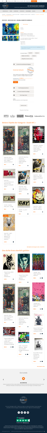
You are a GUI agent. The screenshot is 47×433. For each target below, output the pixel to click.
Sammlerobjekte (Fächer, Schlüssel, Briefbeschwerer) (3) (26, 427)
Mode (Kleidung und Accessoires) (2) (37, 426)
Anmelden (34, 1)
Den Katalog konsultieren (23, 87)
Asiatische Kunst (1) (8, 425)
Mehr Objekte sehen (41, 366)
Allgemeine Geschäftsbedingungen (34, 407)
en (39, 1)
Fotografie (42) (39, 425)
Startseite (3, 14)
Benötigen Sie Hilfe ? (13, 406)
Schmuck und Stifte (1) (39, 427)
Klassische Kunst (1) (28, 426)
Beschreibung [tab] (25, 24)
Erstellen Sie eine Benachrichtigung (24, 64)
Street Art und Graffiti (15, 14)
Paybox (41, 431)
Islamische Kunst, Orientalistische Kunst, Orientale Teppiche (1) (14, 426)
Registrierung (28, 1)
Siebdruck (34, 55)
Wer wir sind (7, 406)
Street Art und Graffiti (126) (19, 428)
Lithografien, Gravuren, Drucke (25, 14)
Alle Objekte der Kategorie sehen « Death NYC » (36, 246)
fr (37, 1)
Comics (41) (29, 425)
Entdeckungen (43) (34, 425)
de (41, 1)
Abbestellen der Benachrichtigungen (13, 407)
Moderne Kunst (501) (7, 427)
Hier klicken (38, 47)
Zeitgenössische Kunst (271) (28, 428)
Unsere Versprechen (38, 406)
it (42, 1)
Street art (37, 52)
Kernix (43, 431)
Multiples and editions (25, 55)
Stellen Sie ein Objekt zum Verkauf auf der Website (26, 406)
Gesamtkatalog (8, 14)
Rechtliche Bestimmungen (23, 407)
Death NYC (33, 14)
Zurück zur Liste (23, 105)
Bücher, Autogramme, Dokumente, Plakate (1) (18, 425)
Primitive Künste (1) (14, 427)
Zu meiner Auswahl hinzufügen (23, 91)
